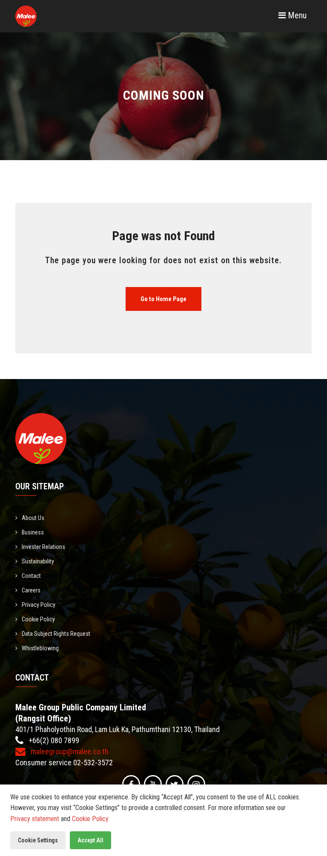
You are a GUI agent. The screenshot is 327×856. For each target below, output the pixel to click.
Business (33, 532)
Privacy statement (34, 819)
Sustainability (38, 561)
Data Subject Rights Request (56, 633)
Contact (31, 575)
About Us (33, 517)
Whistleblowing (40, 648)
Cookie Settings (38, 840)
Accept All (90, 840)
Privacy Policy (38, 604)
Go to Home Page (163, 299)
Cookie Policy (38, 619)
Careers (31, 590)
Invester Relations (43, 546)
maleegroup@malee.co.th (69, 751)
